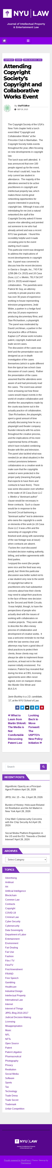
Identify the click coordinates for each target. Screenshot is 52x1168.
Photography (11, 1061)
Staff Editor (24, 105)
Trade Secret (11, 1100)
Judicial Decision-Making (18, 1017)
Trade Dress (11, 1095)
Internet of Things (14, 1008)
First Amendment (14, 969)
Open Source (12, 1043)
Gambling (10, 982)
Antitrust (9, 882)
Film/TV (9, 965)
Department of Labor (15, 934)
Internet (9, 1004)
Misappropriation (13, 1026)
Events (19, 60)
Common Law (12, 899)
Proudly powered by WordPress (17, 1160)
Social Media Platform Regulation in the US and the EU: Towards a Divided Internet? (25, 836)
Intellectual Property (15, 995)
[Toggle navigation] (28, 41)
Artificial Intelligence (15, 891)
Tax (7, 1087)
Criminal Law (12, 917)
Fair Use (9, 952)
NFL (7, 1034)
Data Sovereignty (14, 930)
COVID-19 (10, 913)
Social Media (12, 1074)
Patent (8, 1048)
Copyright (8, 60)
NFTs (8, 1039)
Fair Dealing (11, 947)
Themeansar (26, 1163)
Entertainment (12, 939)
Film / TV (9, 960)
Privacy (9, 1065)
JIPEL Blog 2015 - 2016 (32, 60)
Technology (11, 1091)
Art (6, 886)
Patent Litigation (13, 1052)
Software (9, 1078)
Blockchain (11, 895)
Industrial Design (14, 991)
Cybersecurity (12, 926)
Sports (8, 1082)
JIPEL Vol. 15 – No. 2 (16, 797)
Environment (11, 943)
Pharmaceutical (13, 1056)
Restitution (10, 1069)
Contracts (10, 904)
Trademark (10, 1104)
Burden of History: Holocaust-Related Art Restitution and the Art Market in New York (24, 808)
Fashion (9, 956)
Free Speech (11, 978)
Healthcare (10, 987)
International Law (14, 1000)
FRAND (9, 973)
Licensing (10, 1021)
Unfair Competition (14, 1108)
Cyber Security (12, 921)
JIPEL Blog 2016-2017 (16, 1013)
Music (8, 1030)
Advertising (11, 878)
